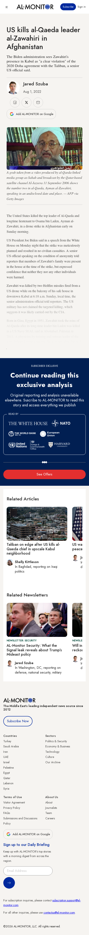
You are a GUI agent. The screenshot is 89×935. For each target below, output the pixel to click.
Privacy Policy (11, 808)
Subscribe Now (18, 721)
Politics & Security (56, 741)
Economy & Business (57, 746)
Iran (5, 752)
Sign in (82, 7)
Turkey (7, 741)
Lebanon (8, 783)
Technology (52, 752)
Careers (50, 818)
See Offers (44, 474)
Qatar (6, 778)
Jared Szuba (35, 83)
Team (48, 813)
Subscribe (68, 7)
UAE (5, 757)
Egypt (6, 773)
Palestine (8, 768)
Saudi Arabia (11, 746)
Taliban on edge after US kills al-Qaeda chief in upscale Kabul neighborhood (33, 549)
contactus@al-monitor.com (59, 912)
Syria (6, 789)
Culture (49, 757)
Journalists (51, 808)
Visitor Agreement (14, 802)
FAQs (6, 813)
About (48, 802)
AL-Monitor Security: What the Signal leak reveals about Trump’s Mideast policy (34, 650)
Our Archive (52, 762)
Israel (6, 762)
